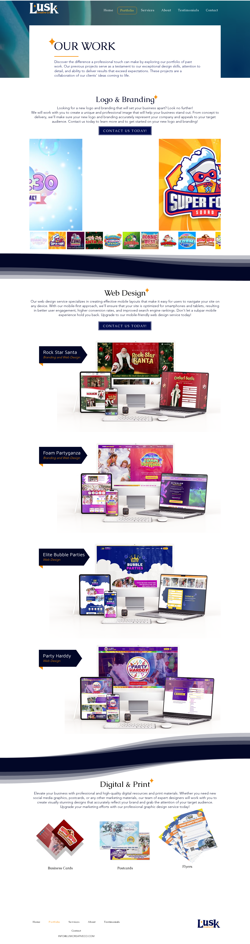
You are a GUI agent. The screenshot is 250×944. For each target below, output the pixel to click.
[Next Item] (213, 185)
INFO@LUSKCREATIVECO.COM (76, 936)
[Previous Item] (37, 185)
